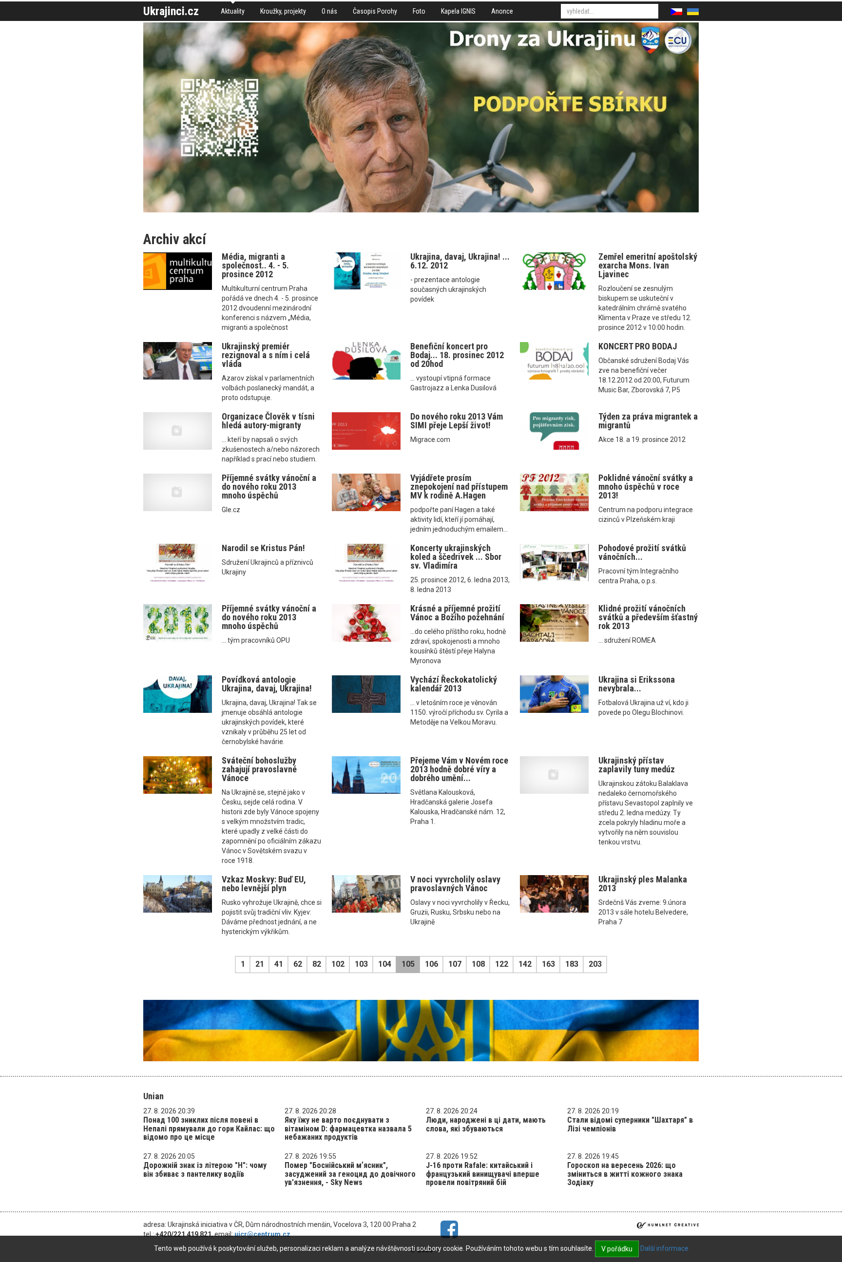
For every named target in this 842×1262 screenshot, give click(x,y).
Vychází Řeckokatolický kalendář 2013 (453, 683)
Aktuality (233, 11)
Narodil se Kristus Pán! (263, 548)
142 (525, 964)
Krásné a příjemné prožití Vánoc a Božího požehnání (457, 612)
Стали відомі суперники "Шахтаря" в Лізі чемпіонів (630, 1124)
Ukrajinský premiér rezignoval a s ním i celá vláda (266, 355)
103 (361, 964)
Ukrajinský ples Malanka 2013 (642, 883)
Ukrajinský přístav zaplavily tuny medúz (636, 764)
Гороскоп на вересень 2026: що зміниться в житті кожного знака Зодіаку (625, 1174)
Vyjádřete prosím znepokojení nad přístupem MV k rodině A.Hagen (459, 486)
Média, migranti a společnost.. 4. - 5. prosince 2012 (255, 265)
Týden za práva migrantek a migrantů (648, 420)
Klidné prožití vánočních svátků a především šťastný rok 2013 (648, 617)
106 (431, 964)
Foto (419, 11)
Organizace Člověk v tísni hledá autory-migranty (268, 420)
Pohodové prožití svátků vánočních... (642, 552)
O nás (329, 11)
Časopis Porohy (375, 11)
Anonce (502, 11)
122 (501, 964)
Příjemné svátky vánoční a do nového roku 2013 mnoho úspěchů (269, 486)
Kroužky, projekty (283, 11)
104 (384, 964)
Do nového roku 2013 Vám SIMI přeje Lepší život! (456, 420)
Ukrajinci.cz (171, 11)
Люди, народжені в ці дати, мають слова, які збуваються (486, 1124)
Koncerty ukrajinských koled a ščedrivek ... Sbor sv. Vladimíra (455, 557)
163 (548, 964)
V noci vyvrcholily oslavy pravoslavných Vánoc (455, 883)
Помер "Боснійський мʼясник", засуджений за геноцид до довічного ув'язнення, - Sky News (350, 1174)
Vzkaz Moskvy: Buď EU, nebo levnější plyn (264, 883)
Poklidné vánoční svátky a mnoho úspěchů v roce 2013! (645, 486)
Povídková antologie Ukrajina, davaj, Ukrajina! (267, 683)
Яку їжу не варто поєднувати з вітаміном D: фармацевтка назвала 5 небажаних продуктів (348, 1128)
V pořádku (616, 1249)
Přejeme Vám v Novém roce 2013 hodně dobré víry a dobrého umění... (459, 769)
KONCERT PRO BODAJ (637, 346)
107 (454, 964)
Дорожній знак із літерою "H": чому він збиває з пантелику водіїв (205, 1170)
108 (478, 964)
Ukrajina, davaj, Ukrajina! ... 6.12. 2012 (460, 260)
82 (316, 964)
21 (259, 964)
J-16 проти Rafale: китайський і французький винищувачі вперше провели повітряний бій (482, 1174)
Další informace (664, 1248)
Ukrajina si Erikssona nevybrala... (636, 683)
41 (278, 964)
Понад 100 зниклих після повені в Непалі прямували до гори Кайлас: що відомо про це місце (209, 1128)
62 (297, 964)
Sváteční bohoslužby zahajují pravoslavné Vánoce (259, 769)
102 (337, 964)
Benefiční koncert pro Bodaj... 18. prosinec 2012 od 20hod (457, 355)
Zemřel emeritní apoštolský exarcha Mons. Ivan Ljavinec (647, 265)
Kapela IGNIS (458, 11)
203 (595, 964)
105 (408, 964)
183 (571, 964)
